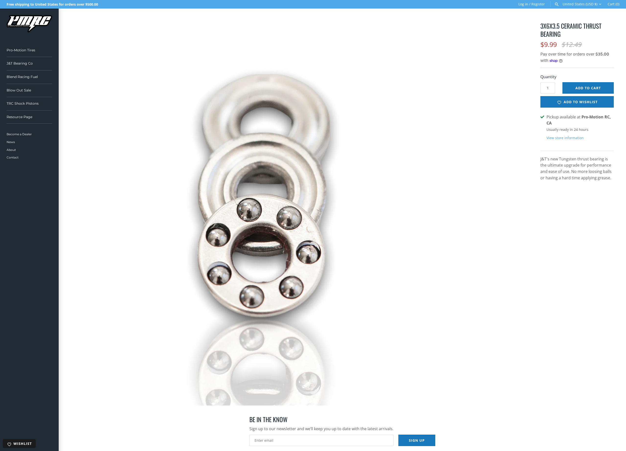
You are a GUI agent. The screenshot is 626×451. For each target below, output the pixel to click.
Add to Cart (588, 88)
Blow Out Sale (19, 90)
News (11, 142)
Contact (13, 157)
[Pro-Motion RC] (29, 23)
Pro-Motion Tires (21, 50)
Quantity (548, 76)
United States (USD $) (580, 4)
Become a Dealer (19, 134)
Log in (523, 4)
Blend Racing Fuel (22, 77)
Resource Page (19, 117)
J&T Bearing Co (20, 63)
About (11, 150)
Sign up (417, 440)
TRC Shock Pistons (23, 103)
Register (538, 4)
